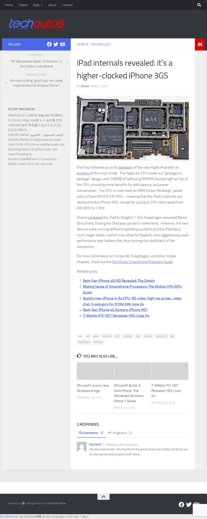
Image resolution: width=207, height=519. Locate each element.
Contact (67, 5)
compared (95, 217)
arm (117, 336)
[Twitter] (55, 44)
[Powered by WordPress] (23, 503)
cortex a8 (127, 336)
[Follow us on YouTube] (62, 44)
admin (85, 86)
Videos (23, 5)
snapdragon (84, 342)
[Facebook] (49, 44)
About (52, 5)
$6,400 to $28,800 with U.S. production (32, 159)
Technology (101, 44)
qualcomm (161, 336)
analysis (83, 173)
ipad (138, 336)
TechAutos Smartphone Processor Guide (142, 262)
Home (9, 5)
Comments (93, 433)
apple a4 (106, 336)
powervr (148, 336)
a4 (88, 336)
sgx (172, 336)
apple (96, 336)
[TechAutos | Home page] (37, 24)
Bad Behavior (9, 516)
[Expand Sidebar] (200, 44)
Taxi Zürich (95, 444)
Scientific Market (18, 135)
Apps (36, 5)
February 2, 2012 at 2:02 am (122, 444)
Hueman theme (57, 503)
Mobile (82, 44)
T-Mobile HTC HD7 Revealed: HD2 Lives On (116, 315)
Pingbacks (122, 433)
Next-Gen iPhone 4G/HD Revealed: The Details (119, 280)
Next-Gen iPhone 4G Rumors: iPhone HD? (115, 310)
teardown (125, 167)
